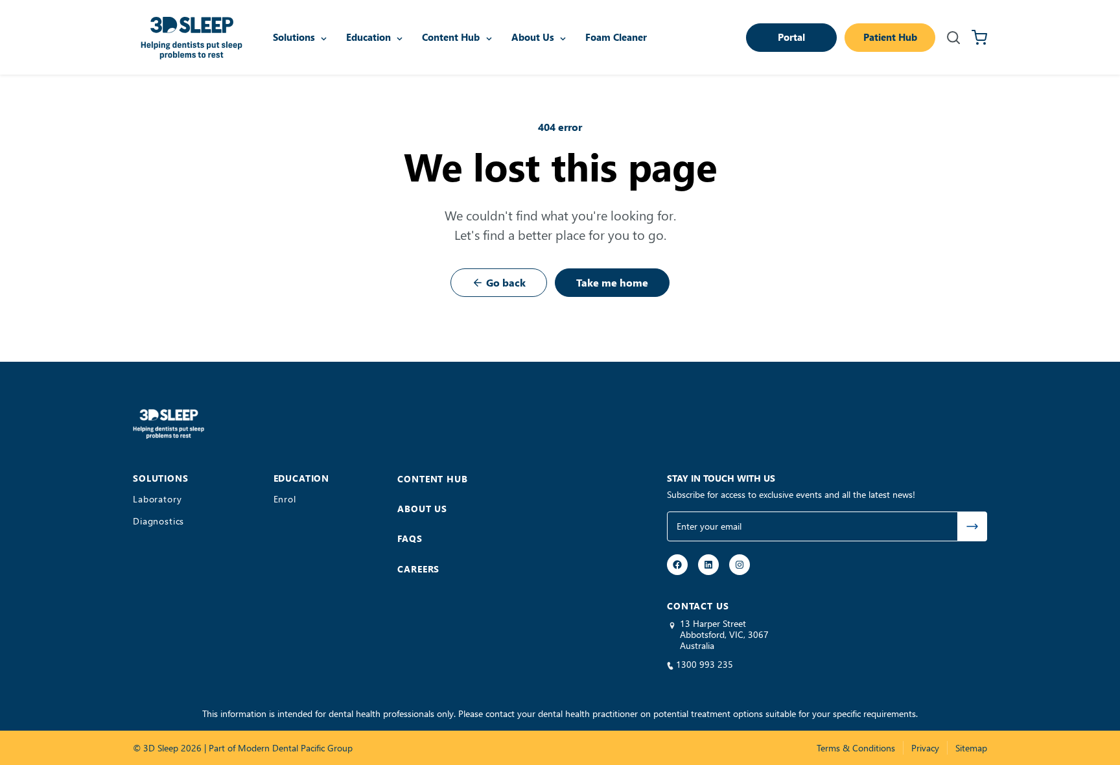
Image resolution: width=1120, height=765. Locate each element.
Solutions (294, 36)
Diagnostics (158, 521)
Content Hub (451, 36)
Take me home (612, 282)
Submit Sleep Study (512, 14)
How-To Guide (401, 14)
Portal (791, 36)
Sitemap (971, 748)
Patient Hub (890, 36)
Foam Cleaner (616, 36)
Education (368, 36)
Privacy (925, 748)
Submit (972, 526)
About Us (532, 36)
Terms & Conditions (856, 748)
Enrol (285, 499)
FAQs (409, 539)
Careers (418, 569)
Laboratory (157, 499)
